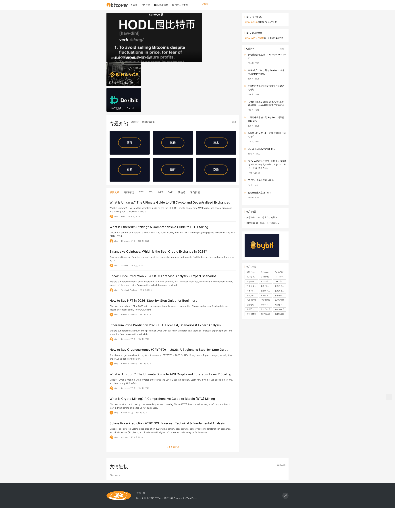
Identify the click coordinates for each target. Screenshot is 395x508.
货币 (251, 314)
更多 (234, 122)
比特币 (266, 305)
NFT (160, 192)
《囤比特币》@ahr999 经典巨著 (130, 57)
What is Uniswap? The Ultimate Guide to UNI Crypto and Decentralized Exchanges (170, 202)
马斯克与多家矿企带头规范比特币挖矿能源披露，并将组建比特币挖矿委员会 (266, 103)
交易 (265, 286)
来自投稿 (195, 192)
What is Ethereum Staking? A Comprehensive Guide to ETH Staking (159, 227)
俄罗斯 (280, 291)
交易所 (280, 286)
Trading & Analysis (129, 290)
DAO (279, 272)
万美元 (252, 286)
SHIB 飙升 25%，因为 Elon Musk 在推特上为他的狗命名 (266, 72)
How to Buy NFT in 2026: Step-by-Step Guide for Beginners (153, 300)
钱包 (279, 314)
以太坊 (266, 291)
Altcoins (124, 265)
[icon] (285, 496)
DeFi (170, 192)
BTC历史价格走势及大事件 (261, 180)
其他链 (181, 192)
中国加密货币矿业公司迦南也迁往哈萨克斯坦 (266, 88)
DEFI (252, 277)
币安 (251, 300)
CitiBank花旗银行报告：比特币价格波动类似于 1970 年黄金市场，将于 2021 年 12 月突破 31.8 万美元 (267, 164)
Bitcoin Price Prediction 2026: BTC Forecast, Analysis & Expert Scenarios (163, 276)
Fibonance (115, 475)
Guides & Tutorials (129, 314)
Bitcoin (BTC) (127, 413)
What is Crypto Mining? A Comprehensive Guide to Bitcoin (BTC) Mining (162, 399)
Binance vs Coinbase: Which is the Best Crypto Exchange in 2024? (158, 251)
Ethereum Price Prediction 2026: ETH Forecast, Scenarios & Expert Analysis (165, 325)
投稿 (206, 4)
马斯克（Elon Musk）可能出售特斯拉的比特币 (267, 135)
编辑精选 (129, 192)
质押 (265, 314)
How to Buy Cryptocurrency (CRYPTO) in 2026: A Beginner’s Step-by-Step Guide (169, 350)
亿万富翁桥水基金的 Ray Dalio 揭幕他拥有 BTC (266, 119)
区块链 (266, 295)
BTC (141, 192)
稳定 (279, 309)
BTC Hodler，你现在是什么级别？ (263, 222)
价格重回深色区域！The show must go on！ (267, 56)
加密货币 (252, 295)
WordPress (191, 498)
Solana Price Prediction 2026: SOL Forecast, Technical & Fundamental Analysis (167, 423)
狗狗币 (252, 309)
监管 (265, 309)
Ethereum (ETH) (128, 241)
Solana (266, 281)
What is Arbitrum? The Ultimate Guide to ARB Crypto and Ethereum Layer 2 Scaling (170, 374)
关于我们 (140, 493)
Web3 (280, 281)
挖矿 (265, 300)
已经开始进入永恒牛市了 (259, 192)
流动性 (280, 305)
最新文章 (114, 192)
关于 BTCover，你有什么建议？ (261, 217)
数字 (279, 300)
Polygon (252, 281)
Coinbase (266, 272)
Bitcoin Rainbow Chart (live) (261, 149)
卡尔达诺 (280, 295)
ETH (151, 192)
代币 (251, 291)
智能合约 (252, 305)
